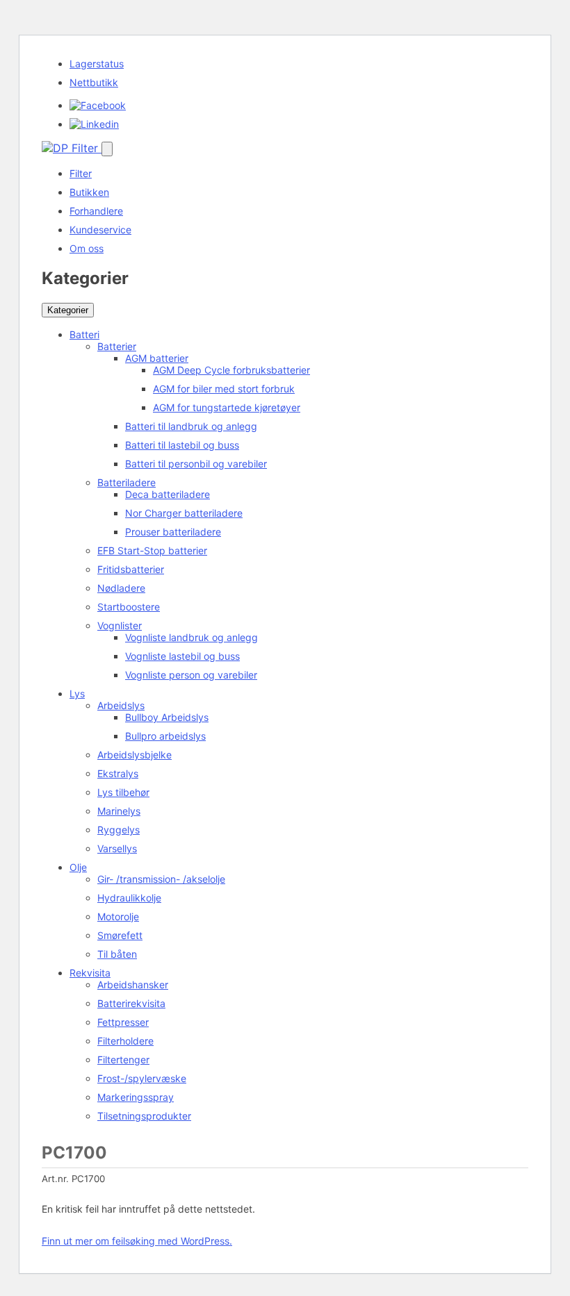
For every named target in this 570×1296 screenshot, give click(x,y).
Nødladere (121, 588)
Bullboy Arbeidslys (167, 717)
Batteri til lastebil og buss (182, 445)
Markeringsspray (135, 1097)
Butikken (89, 192)
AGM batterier (156, 358)
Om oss (87, 248)
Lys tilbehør (123, 792)
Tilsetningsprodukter (144, 1116)
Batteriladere (126, 482)
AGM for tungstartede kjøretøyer (226, 407)
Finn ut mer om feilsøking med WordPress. (137, 1241)
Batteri (84, 334)
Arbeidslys (121, 705)
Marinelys (118, 811)
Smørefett (119, 935)
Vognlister (119, 625)
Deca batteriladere (167, 494)
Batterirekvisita (131, 1003)
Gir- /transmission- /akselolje (161, 879)
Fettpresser (123, 1022)
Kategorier (67, 310)
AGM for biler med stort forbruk (224, 388)
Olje (78, 867)
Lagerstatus (97, 63)
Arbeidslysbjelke (134, 755)
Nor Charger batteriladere (184, 513)
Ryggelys (118, 830)
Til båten (117, 954)
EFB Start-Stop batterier (152, 550)
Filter (81, 173)
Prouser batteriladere (173, 532)
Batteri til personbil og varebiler (196, 464)
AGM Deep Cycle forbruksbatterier (231, 370)
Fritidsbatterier (130, 569)
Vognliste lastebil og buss (182, 656)
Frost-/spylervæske (141, 1078)
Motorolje (118, 916)
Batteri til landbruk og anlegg (191, 426)
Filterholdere (125, 1041)
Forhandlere (96, 211)
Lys (77, 693)
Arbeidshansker (132, 984)
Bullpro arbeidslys (165, 736)
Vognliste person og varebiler (191, 675)
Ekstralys (117, 773)
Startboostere (128, 607)
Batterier (116, 346)
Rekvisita (90, 973)
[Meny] (107, 149)
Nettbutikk (94, 82)
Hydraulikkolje (129, 898)
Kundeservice (100, 229)
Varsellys (117, 848)
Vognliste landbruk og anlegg (191, 637)
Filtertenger (123, 1059)
